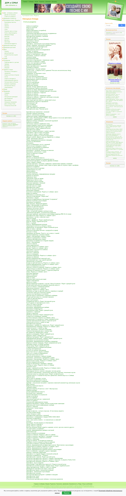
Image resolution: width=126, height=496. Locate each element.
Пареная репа (30, 377)
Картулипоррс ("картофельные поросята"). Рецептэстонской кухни (46, 464)
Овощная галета (31, 366)
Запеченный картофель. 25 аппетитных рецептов (41, 212)
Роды (79, 484)
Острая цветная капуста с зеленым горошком (40, 297)
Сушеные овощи (31, 57)
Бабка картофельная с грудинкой (36, 66)
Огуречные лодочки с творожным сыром (38, 95)
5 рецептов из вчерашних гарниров (36, 316)
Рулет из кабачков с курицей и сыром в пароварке (41, 451)
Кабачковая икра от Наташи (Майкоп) (37, 39)
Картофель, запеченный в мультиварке (38, 471)
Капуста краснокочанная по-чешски (37, 35)
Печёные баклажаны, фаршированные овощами (40, 174)
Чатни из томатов (31, 243)
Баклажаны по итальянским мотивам (37, 340)
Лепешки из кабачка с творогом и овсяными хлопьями (42, 97)
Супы (6, 29)
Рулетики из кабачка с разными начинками (39, 443)
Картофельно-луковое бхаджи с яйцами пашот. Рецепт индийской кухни (47, 465)
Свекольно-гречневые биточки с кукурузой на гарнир (42, 230)
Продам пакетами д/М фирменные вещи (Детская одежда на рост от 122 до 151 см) (114, 138)
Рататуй (28, 421)
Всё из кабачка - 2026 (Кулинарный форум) (114, 107)
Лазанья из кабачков (32, 257)
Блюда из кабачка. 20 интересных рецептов (39, 440)
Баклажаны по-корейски (33, 202)
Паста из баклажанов (32, 82)
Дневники (48, 1)
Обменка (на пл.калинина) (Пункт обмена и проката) (114, 132)
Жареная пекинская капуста (34, 386)
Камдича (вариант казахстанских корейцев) (39, 125)
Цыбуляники (30, 29)
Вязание (7, 66)
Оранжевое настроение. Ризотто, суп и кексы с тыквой (42, 233)
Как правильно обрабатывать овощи (37, 332)
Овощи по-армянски (32, 83)
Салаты (7, 27)
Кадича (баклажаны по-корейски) (36, 30)
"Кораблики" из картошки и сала (35, 73)
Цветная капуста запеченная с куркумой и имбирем (41, 295)
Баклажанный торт (32, 103)
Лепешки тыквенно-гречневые (35, 113)
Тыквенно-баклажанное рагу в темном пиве (39, 331)
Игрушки (7, 67)
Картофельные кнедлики (33, 323)
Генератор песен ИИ (10, 105)
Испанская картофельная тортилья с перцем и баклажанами (44, 458)
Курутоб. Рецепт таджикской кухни (36, 221)
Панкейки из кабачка (32, 67)
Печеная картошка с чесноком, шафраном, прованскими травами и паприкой (49, 163)
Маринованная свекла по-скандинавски (38, 49)
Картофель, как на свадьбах (35, 463)
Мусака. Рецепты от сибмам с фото (37, 248)
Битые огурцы (30, 155)
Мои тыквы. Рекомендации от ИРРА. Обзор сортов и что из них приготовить (49, 118)
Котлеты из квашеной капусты (35, 158)
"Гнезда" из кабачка (32, 51)
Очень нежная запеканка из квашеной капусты (40, 159)
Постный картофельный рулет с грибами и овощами (42, 474)
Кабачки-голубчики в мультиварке (36, 200)
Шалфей (29, 409)
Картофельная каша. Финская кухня (37, 109)
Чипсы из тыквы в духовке (34, 304)
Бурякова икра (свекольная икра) (36, 279)
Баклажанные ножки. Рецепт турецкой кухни (39, 310)
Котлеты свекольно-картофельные (36, 46)
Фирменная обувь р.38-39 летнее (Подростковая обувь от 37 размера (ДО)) (114, 149)
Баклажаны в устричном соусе (35, 195)
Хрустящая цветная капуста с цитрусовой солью (41, 100)
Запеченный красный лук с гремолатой (38, 399)
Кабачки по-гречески (32, 175)
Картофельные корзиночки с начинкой (37, 112)
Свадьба (7, 93)
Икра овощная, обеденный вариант (36, 203)
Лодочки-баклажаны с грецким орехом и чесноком (41, 91)
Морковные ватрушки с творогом (36, 288)
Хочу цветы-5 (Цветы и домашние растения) (114, 112)
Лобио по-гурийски (31, 400)
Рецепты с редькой (32, 406)
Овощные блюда (9, 34)
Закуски (7, 26)
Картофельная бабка (32, 477)
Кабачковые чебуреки (32, 190)
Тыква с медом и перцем (33, 162)
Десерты (7, 40)
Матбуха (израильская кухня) (35, 362)
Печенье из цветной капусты (34, 206)
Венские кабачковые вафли (34, 149)
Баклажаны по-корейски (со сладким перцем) (39, 240)
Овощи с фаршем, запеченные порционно (38, 45)
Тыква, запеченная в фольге (34, 138)
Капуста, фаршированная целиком (36, 224)
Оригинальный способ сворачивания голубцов (40, 405)
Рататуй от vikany (31, 232)
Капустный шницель (32, 300)
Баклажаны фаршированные (34, 52)
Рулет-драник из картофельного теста (37, 303)
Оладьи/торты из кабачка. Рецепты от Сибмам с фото (42, 446)
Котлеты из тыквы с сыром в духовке (37, 134)
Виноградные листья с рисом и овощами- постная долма (43, 371)
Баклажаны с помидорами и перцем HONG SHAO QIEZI (43, 417)
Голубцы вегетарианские (33, 349)
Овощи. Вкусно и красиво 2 (34, 424)
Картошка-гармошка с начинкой (35, 183)
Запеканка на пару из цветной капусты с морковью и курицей (44, 291)
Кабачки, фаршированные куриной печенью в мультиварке (44, 449)
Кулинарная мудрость (11, 43)
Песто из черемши (31, 397)
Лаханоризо (29, 143)
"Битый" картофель (32, 38)
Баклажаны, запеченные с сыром (36, 152)
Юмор (5, 89)
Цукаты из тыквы (31, 282)
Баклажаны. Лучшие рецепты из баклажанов (39, 423)
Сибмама (31, 1)
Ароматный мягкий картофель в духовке (38, 126)
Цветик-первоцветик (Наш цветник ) (114, 105)
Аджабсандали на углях (33, 169)
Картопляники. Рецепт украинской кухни (38, 128)
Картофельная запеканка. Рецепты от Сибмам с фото (42, 461)
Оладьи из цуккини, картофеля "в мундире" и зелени (42, 436)
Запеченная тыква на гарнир (34, 178)
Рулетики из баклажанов (33, 306)
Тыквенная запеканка (32, 32)
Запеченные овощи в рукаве (34, 181)
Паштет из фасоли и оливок (34, 153)
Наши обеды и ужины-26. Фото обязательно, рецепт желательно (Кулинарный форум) (114, 91)
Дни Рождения (9, 98)
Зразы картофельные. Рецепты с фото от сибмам (41, 467)
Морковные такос (31, 177)
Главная (25, 1)
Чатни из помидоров (32, 254)
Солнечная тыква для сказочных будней (38, 292)
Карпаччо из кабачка (32, 122)
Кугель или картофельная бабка (36, 63)
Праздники (7, 91)
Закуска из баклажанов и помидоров (37, 381)
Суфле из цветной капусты (34, 298)
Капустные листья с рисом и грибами (37, 351)
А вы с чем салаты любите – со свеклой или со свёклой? (43, 420)
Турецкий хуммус (31, 387)
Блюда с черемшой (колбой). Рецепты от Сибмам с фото (43, 368)
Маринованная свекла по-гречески (36, 79)
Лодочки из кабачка (32, 94)
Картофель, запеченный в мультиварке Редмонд (41, 44)
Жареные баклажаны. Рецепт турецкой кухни (39, 337)
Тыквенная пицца (31, 72)
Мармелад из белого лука (34, 180)
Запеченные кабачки (32, 251)
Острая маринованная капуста (35, 391)
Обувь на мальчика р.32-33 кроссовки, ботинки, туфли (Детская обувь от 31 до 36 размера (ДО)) (114, 142)
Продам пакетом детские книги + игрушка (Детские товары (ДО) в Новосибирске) (114, 145)
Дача (5, 49)
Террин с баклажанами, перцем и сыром (38, 236)
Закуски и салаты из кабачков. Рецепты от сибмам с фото (43, 267)
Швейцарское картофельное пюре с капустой (40, 468)
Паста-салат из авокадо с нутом (36, 378)
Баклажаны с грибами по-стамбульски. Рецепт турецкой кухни (45, 325)
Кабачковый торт (31, 431)
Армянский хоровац (32, 85)
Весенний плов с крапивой (34, 393)
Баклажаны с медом (32, 197)
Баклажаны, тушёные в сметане (36, 55)
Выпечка (7, 36)
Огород (7, 51)
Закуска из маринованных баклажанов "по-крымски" (41, 199)
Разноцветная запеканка (33, 184)
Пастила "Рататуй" (32, 81)
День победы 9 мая (10, 104)
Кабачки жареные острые (33, 98)
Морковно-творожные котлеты (35, 369)
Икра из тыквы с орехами (33, 229)
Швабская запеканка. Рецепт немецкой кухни (39, 314)
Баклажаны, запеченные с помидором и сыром (40, 357)
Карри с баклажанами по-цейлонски (37, 205)
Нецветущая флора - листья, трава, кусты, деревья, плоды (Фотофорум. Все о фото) (114, 100)
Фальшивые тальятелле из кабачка (37, 249)
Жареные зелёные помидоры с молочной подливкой (42, 121)
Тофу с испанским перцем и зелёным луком (39, 211)
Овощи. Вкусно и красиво (34, 426)
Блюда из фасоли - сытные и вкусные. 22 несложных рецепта (45, 411)
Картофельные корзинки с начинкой (37, 36)
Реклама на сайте (11, 116)
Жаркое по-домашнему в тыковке (36, 237)
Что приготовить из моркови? (35, 428)
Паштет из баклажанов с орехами (36, 54)
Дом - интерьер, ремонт (11, 13)
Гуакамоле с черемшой (33, 312)
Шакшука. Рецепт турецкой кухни (36, 335)
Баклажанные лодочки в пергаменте (37, 101)
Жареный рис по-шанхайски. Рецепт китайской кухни (42, 227)
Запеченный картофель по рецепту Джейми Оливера (42, 160)
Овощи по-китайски (32, 396)
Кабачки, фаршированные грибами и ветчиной (40, 430)
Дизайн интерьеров (10, 14)
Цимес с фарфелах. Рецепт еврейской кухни (39, 220)
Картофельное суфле (32, 187)
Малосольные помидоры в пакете (36, 146)
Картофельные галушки (33, 473)
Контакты (54, 1)
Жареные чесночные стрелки (35, 208)
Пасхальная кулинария (11, 96)
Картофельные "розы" (33, 476)
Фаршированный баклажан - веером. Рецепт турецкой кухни (44, 338)
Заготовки (7, 42)
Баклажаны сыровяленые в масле (36, 380)
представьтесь (116, 32)
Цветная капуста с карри (33, 186)
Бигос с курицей (31, 223)
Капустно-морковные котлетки (35, 266)
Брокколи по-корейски (32, 166)
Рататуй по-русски (31, 172)
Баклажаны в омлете (32, 41)
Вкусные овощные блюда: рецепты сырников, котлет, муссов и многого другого (50, 427)
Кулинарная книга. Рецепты (12, 20)
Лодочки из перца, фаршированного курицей (39, 89)
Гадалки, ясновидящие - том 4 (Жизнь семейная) (113, 115)
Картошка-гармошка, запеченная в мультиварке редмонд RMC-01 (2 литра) (48, 214)
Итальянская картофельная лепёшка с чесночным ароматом (44, 479)
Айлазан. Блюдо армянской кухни (36, 86)
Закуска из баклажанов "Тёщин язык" (37, 196)
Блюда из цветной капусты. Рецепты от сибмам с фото (42, 263)
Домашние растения (10, 47)
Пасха (6, 95)
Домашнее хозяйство (10, 18)
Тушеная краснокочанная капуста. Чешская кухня (41, 320)
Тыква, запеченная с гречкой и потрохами (38, 329)
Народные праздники (11, 102)
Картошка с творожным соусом (35, 119)
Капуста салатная (31, 27)
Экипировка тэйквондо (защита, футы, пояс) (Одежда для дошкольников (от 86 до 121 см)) (113, 135)
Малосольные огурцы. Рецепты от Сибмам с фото (41, 360)
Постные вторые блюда (33, 412)
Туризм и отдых (8, 69)
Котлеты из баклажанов (33, 141)
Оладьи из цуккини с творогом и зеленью (38, 437)
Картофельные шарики (33, 129)
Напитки (7, 38)
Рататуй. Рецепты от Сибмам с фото (37, 246)
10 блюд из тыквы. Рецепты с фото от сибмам (40, 365)
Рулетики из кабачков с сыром (35, 61)
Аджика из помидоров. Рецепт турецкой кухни (40, 334)
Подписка (41, 1)
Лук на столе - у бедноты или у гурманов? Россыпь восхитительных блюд (48, 70)
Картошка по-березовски (33, 418)
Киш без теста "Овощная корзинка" (36, 78)
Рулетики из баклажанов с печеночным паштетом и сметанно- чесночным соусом (50, 372)
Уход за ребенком (87, 484)
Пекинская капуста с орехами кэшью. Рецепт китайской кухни (44, 374)
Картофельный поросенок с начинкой (37, 415)
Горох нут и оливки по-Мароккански (37, 353)
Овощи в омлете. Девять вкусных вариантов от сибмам (43, 137)
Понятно (66, 493)
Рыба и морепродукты (11, 33)
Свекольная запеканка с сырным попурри (38, 356)
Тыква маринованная (32, 245)
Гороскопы (59, 484)
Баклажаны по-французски (34, 309)
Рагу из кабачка (31, 104)
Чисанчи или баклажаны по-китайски (37, 294)
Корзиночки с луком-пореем (34, 408)
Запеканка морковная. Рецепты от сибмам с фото (41, 255)
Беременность (73, 484)
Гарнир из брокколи (32, 42)
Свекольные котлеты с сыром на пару (37, 322)
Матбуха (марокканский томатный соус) (38, 258)
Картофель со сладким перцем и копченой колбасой (42, 454)
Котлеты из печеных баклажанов (36, 350)
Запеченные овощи (32, 75)
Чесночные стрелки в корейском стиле (38, 123)
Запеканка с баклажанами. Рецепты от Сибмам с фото (42, 359)
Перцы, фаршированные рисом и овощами (39, 140)
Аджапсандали (30, 171)
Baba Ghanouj (30, 384)
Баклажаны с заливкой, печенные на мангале (40, 150)
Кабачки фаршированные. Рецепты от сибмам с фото (42, 264)
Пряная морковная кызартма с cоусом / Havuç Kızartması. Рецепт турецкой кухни (50, 283)
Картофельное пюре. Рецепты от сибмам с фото (41, 215)
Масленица (8, 100)
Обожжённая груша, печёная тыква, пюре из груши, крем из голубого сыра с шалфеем (52, 165)
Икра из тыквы (30, 277)
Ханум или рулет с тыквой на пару (36, 328)
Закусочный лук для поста (34, 209)
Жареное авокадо (31, 390)
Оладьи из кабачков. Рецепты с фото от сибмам (40, 434)
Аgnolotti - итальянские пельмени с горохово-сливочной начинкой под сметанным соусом (53, 383)
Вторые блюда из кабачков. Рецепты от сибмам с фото (42, 269)
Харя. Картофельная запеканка (35, 107)
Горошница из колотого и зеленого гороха (38, 226)
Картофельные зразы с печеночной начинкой (39, 470)
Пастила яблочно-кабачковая (35, 76)
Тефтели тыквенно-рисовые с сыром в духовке (40, 131)
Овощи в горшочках (32, 313)
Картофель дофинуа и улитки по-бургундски (39, 135)
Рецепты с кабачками (32, 439)
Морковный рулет (31, 276)
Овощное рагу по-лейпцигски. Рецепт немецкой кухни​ (42, 319)
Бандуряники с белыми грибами (35, 69)
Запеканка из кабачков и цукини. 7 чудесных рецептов (42, 270)
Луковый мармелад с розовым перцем (37, 235)
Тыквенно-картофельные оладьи (36, 239)
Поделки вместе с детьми (12, 62)
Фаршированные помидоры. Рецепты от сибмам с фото (42, 326)
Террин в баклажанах (32, 280)
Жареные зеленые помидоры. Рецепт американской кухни (43, 343)
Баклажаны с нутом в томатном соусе (37, 217)
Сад (6, 56)
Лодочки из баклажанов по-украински (37, 147)
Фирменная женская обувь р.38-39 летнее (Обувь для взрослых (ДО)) (114, 130)
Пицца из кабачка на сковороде (35, 433)
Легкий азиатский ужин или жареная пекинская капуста (42, 285)
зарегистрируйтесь (110, 33)
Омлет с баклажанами (33, 242)
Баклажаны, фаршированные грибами (37, 307)
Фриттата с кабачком (32, 252)
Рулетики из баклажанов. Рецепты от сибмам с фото (42, 192)
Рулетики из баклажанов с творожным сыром (40, 60)
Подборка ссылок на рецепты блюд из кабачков (40, 442)
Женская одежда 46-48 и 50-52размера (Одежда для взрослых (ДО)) (114, 155)
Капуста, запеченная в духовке (35, 115)
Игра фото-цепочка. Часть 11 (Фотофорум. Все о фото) (113, 95)
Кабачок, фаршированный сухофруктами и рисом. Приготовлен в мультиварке (49, 445)
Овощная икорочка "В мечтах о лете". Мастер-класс (42, 388)
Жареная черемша (31, 106)
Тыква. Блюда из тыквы (33, 414)
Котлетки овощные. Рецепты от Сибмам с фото (40, 317)
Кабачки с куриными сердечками (36, 452)
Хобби (5, 58)
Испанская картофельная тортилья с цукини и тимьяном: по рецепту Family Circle (50, 460)
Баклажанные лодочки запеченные (36, 88)
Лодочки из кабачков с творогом (36, 92)
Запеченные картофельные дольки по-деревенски (41, 33)
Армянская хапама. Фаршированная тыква (39, 116)
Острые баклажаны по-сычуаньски (36, 394)
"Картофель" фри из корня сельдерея (37, 132)
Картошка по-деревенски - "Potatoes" (37, 455)
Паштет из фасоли (32, 274)
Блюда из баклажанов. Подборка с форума (39, 363)
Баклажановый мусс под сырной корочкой (39, 260)
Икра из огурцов (31, 218)
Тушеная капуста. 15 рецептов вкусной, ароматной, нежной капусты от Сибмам (50, 375)
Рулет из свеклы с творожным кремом (37, 286)
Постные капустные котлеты (34, 354)
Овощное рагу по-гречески (34, 261)
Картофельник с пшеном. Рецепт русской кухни (40, 457)
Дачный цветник (9, 53)
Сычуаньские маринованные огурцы (37, 402)
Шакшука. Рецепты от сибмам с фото (37, 289)
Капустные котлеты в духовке (35, 168)
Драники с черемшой (32, 156)
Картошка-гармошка (32, 273)
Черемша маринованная (33, 64)
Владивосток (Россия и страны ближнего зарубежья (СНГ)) (113, 110)
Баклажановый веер (32, 58)
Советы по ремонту (10, 16)
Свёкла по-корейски (32, 26)
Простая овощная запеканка (34, 189)
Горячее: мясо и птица (11, 31)
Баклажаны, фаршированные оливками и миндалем (41, 341)
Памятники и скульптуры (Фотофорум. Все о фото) (112, 103)
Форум (36, 1)
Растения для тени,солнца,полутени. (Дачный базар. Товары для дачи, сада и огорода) (113, 126)
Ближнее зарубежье (10, 84)
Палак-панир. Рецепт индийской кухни (37, 346)
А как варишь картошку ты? (34, 48)
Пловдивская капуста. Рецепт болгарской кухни (40, 301)
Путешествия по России (11, 82)
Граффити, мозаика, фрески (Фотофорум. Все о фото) (112, 97)
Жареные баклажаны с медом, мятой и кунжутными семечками (45, 403)
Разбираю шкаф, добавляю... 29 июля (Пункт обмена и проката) (113, 152)
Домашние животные (10, 45)
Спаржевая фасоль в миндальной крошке (38, 347)
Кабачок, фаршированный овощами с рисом (39, 448)
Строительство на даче (11, 55)
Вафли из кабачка (31, 193)
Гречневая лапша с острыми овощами (37, 344)
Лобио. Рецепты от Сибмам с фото (36, 272)
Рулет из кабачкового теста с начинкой (38, 144)
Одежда (7, 64)
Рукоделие (7, 60)
